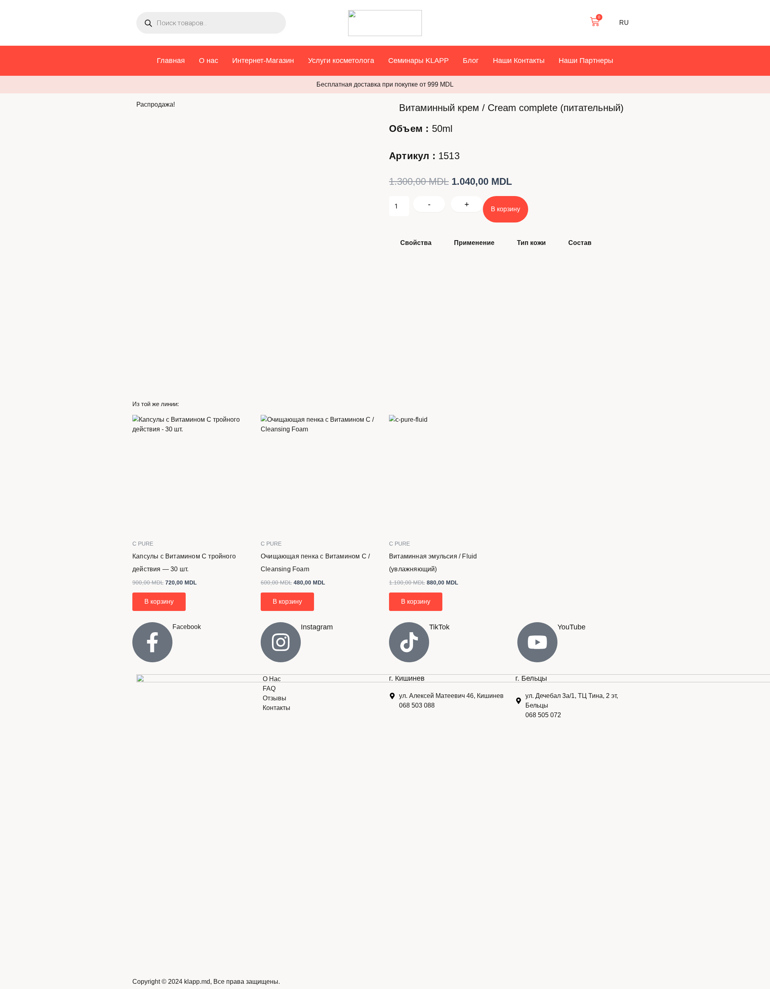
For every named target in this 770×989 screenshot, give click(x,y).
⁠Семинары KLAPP (418, 61)
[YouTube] (537, 642)
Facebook (186, 626)
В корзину (505, 209)
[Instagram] (281, 642)
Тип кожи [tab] (531, 242)
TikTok (439, 627)
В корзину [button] (159, 601)
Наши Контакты (519, 61)
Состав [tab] (580, 242)
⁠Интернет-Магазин (263, 61)
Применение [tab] (474, 242)
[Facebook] (152, 642)
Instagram (317, 627)
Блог (471, 61)
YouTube (571, 627)
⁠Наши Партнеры (586, 61)
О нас (208, 61)
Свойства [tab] (416, 242)
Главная (171, 61)
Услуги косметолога (341, 61)
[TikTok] (409, 642)
